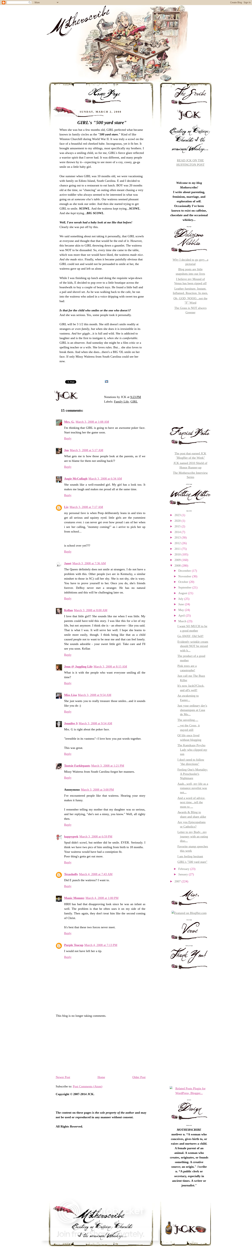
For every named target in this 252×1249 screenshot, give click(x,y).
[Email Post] (142, 397)
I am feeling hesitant (190, 856)
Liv (66, 507)
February (184, 869)
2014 (178, 532)
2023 (178, 515)
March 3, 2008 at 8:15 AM (110, 666)
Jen (66, 450)
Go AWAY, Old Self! (190, 636)
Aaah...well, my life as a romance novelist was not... (192, 788)
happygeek (71, 836)
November (185, 576)
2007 (178, 881)
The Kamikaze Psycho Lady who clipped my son (192, 750)
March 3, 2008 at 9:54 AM (94, 695)
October (183, 582)
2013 (178, 537)
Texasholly (71, 874)
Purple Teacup (73, 945)
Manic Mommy (74, 898)
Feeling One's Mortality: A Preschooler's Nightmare (192, 774)
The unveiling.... (187, 720)
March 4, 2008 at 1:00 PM (102, 898)
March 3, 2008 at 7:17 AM (86, 507)
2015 (178, 526)
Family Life (121, 401)
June (181, 604)
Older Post (139, 1077)
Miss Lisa (70, 695)
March (182, 621)
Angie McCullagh (75, 478)
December (185, 570)
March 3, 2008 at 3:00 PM (97, 789)
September (185, 587)
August (183, 593)
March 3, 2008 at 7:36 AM (89, 563)
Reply (67, 438)
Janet (67, 563)
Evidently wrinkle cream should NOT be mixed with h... (192, 646)
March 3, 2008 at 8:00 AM (90, 610)
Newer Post (63, 1077)
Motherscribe (49, 72)
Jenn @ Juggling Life (78, 666)
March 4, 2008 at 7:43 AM (95, 874)
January (183, 874)
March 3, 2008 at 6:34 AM (105, 478)
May (181, 610)
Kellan (68, 610)
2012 (178, 543)
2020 (178, 520)
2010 (178, 554)
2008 (178, 565)
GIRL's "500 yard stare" (102, 122)
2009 (178, 560)
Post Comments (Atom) (87, 1086)
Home (101, 1077)
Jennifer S (71, 723)
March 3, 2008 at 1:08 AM (92, 421)
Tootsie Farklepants (77, 765)
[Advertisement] (100, 1048)
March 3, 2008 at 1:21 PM (107, 765)
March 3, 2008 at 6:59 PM (95, 836)
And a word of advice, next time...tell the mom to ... (191, 802)
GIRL (134, 401)
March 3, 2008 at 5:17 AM (86, 450)
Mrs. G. (69, 421)
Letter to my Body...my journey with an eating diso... (192, 836)
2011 (178, 548)
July (181, 598)
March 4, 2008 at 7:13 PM (100, 945)
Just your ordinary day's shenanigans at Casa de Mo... (192, 710)
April (182, 615)
